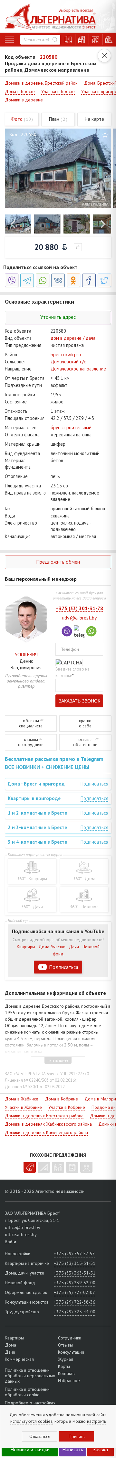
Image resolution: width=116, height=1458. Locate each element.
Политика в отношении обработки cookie (27, 1392)
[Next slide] (102, 224)
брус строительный (71, 427)
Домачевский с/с (68, 362)
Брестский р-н (66, 354)
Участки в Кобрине (66, 1107)
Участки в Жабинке (23, 1107)
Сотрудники (69, 1338)
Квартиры (26, 947)
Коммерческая (19, 1359)
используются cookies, (31, 1421)
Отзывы (65, 1345)
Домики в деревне (24, 100)
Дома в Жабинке (21, 1099)
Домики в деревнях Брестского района (44, 1116)
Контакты (66, 1373)
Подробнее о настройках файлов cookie (30, 1405)
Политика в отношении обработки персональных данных (30, 1376)
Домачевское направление (78, 369)
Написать (72, 1449)
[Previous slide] (13, 224)
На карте (94, 119)
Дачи (74, 947)
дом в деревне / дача (73, 338)
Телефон (70, 649)
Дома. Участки (52, 947)
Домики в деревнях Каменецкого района (46, 1132)
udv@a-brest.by (79, 617)
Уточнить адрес (58, 317)
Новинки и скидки (30, 1449)
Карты (64, 1366)
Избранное (69, 1380)
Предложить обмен (58, 561)
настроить (96, 1421)
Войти (10, 1242)
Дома (10, 1345)
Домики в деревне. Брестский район (41, 83)
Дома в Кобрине (61, 1099)
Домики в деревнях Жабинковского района (48, 1124)
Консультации (71, 1352)
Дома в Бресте (20, 91)
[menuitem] (18, 224)
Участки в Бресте (58, 91)
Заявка (100, 1449)
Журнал (65, 1359)
